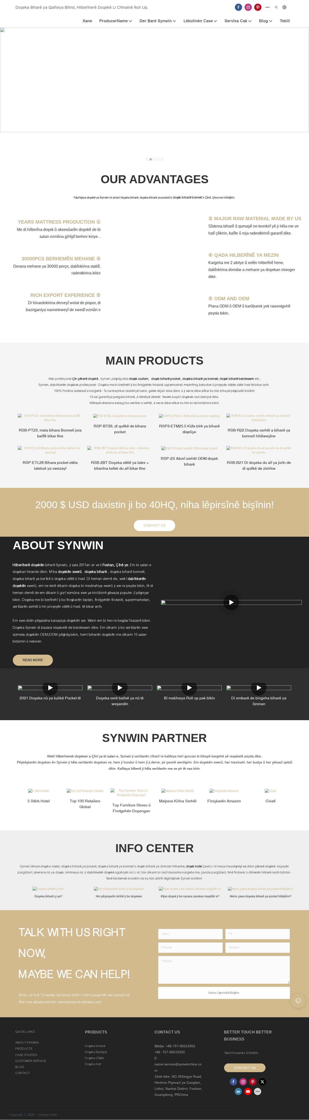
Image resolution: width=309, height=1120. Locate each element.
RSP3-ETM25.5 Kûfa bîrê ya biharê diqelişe (189, 429)
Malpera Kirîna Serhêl (178, 801)
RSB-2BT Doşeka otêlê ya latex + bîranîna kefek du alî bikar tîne (120, 465)
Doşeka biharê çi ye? (48, 896)
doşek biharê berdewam (237, 379)
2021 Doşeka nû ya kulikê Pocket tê (50, 698)
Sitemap (43, 1115)
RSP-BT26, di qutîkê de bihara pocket (120, 429)
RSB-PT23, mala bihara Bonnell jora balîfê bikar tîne (50, 433)
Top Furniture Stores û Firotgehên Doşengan (131, 808)
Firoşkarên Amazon (224, 801)
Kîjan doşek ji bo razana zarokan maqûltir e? (190, 896)
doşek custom (138, 379)
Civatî (270, 801)
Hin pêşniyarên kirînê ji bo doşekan (119, 896)
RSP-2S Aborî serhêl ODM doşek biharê (189, 461)
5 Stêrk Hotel (39, 801)
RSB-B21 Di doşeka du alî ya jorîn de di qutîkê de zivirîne (259, 465)
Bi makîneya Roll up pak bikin (189, 698)
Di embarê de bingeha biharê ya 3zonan (258, 701)
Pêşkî (53, 1115)
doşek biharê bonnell (188, 197)
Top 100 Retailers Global (85, 804)
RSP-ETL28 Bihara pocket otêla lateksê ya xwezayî (50, 465)
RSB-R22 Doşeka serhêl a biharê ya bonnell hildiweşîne (259, 433)
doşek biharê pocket (166, 379)
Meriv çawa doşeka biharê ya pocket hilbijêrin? (260, 896)
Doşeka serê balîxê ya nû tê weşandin (120, 701)
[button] (147, 159)
